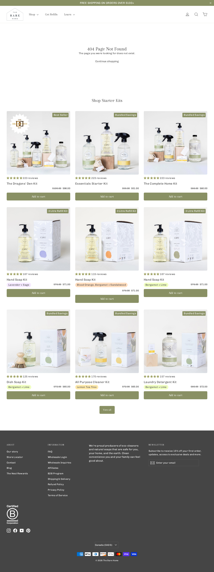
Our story (12, 451)
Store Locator (15, 457)
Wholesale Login (57, 457)
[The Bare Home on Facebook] (15, 531)
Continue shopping (107, 61)
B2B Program (55, 473)
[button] (15, 178)
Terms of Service (58, 495)
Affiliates (53, 468)
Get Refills (51, 14)
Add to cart (38, 196)
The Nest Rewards (17, 473)
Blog (9, 468)
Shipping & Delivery (59, 479)
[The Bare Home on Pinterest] (28, 531)
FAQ (50, 451)
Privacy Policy (56, 489)
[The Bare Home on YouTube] (22, 531)
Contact (11, 462)
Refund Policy (56, 484)
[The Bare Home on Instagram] (9, 531)
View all (107, 409)
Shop (32, 14)
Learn (68, 14)
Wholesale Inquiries (59, 462)
